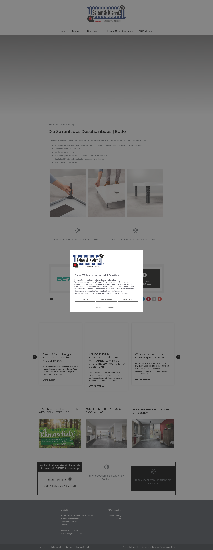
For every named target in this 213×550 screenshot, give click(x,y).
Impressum (112, 307)
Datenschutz (100, 307)
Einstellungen (106, 299)
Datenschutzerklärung (83, 293)
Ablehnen (85, 299)
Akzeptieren (128, 299)
